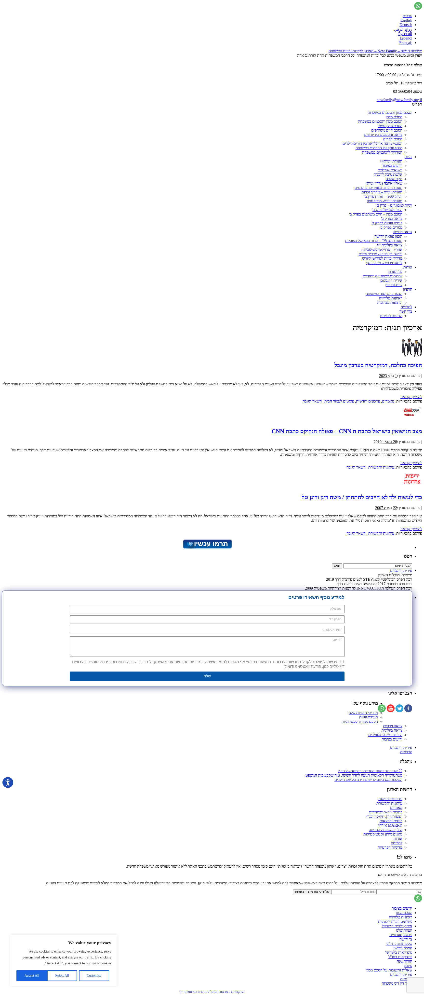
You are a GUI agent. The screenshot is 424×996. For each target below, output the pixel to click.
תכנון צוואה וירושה (388, 236)
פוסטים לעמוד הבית (339, 401)
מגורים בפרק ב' (391, 227)
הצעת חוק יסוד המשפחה (384, 294)
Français (405, 42)
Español (406, 38)
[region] (64, 960)
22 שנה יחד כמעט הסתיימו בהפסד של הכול (370, 771)
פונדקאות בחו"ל (400, 957)
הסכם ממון (394, 117)
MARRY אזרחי (390, 825)
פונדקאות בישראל (398, 952)
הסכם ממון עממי (390, 126)
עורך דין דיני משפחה (397, 983)
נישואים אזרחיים (390, 170)
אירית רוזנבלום (391, 280)
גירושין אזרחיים (400, 935)
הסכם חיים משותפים (386, 130)
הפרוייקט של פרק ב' (387, 210)
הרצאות (406, 752)
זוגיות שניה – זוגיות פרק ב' (383, 196)
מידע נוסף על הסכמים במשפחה (379, 148)
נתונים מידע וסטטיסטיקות (382, 834)
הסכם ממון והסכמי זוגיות (360, 721)
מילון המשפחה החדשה (385, 830)
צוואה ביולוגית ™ (389, 245)
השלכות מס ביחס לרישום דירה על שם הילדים (368, 780)
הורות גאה (404, 961)
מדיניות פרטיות (391, 316)
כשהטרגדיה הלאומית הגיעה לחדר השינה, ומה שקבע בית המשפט (353, 775)
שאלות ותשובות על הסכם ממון (389, 970)
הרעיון (407, 289)
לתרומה (406, 307)
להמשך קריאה (411, 397)
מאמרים (388, 401)
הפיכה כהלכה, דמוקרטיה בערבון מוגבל (378, 365)
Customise (94, 975)
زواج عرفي (403, 29)
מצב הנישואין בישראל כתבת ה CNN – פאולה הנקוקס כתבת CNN (347, 431)
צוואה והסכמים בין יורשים (383, 135)
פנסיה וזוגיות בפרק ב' (386, 223)
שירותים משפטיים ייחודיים (382, 276)
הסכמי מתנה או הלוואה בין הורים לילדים (372, 143)
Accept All (32, 975)
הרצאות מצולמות (389, 302)
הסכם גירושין (402, 948)
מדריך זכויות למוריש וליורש (382, 258)
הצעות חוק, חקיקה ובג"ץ (384, 816)
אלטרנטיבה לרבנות (388, 174)
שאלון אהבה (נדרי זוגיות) (384, 183)
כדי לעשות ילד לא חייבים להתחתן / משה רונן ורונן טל (362, 497)
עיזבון (408, 966)
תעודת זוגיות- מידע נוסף (384, 201)
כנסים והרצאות (391, 821)
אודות (407, 267)
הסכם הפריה (392, 139)
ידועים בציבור (392, 165)
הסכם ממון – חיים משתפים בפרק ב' (375, 214)
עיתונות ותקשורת (381, 467)
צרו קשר (405, 311)
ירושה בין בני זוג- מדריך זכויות (380, 254)
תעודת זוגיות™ (391, 161)
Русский (405, 34)
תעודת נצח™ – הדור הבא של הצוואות (373, 241)
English (406, 20)
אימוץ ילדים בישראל (397, 926)
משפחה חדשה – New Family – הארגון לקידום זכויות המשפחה (375, 51)
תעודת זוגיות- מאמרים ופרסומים (378, 188)
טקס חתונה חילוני (399, 944)
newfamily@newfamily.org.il (399, 100)
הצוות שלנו (404, 930)
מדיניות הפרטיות (390, 847)
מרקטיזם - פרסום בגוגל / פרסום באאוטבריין (212, 992)
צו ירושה (405, 939)
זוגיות (408, 157)
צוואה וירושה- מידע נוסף (384, 263)
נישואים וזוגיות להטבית (395, 921)
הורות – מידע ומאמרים (385, 735)
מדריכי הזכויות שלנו (363, 713)
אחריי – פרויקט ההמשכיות (382, 249)
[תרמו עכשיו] (207, 547)
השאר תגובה (312, 401)
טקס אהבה (394, 179)
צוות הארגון (393, 285)
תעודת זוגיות (368, 717)
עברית (407, 16)
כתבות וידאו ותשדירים (385, 812)
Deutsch (405, 25)
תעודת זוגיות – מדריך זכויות (381, 192)
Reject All (62, 975)
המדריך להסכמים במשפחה (382, 152)
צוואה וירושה (402, 232)
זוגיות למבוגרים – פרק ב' (394, 205)
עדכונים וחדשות (368, 401)
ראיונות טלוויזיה (390, 298)
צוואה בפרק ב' (391, 218)
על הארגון (395, 271)
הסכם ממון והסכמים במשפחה (390, 112)
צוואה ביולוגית (392, 730)
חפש (408, 556)
